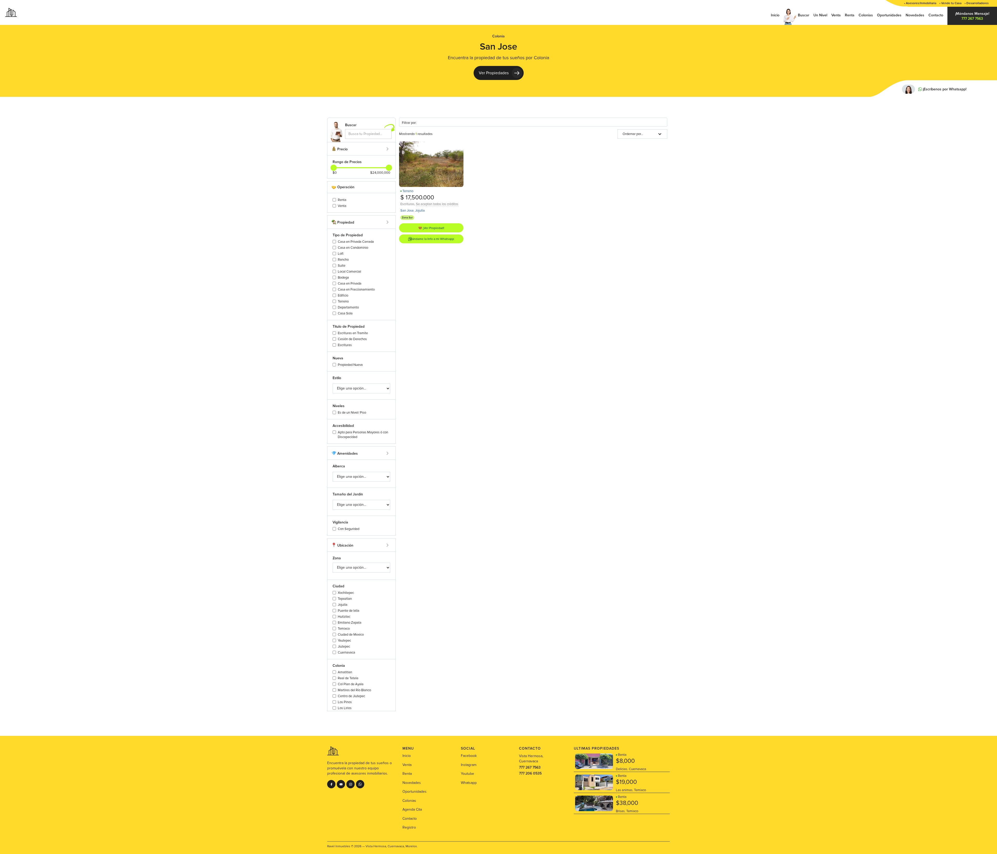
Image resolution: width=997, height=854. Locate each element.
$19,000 (626, 782)
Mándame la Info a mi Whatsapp (432, 239)
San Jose (407, 211)
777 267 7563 (530, 767)
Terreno (407, 191)
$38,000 (627, 803)
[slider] (389, 168)
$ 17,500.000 (417, 197)
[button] (642, 134)
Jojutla (420, 211)
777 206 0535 (530, 773)
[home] (11, 12)
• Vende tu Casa (950, 3)
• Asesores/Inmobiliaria (920, 3)
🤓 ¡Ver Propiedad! (431, 228)
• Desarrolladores (977, 3)
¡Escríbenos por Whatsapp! (944, 89)
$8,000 (625, 761)
